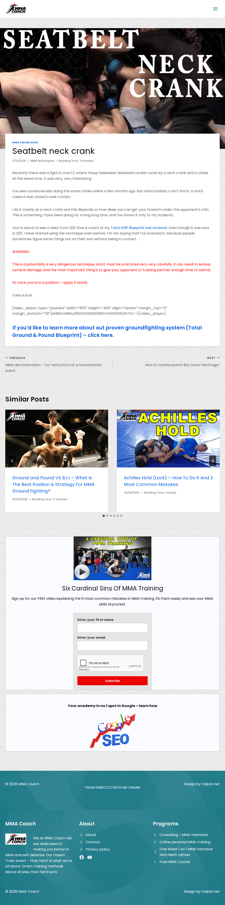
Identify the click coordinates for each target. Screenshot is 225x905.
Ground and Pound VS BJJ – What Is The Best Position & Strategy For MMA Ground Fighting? (53, 484)
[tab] (104, 516)
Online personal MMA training (185, 842)
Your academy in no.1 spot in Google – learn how (112, 705)
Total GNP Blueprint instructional (139, 227)
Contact (93, 842)
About (91, 834)
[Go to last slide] (12, 461)
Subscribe (112, 681)
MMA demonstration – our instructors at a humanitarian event (53, 364)
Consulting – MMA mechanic (184, 834)
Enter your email (91, 637)
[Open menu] (215, 9)
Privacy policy (98, 849)
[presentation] (56, 438)
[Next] (212, 461)
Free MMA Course (175, 861)
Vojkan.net (210, 784)
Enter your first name (95, 620)
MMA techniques (25, 142)
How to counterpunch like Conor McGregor (182, 362)
